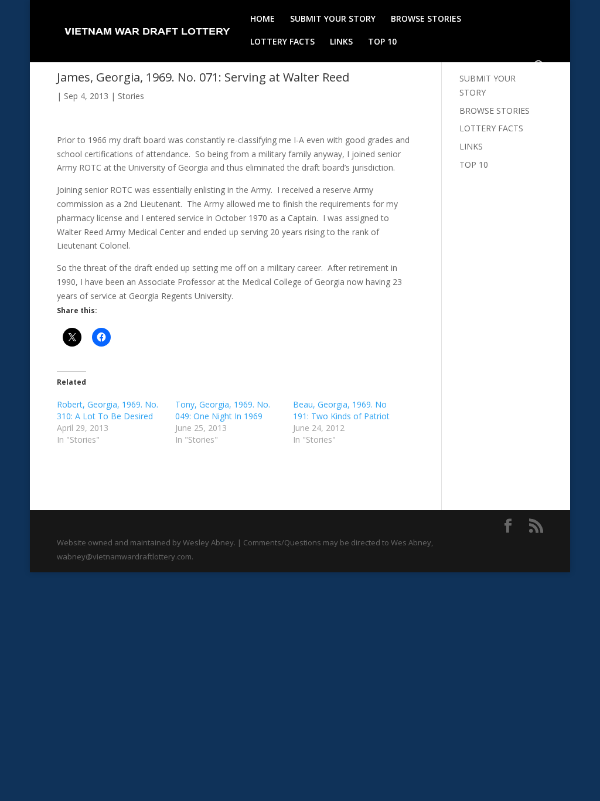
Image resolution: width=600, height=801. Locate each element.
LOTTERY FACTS (282, 42)
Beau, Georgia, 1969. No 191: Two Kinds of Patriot (341, 410)
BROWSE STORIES (426, 19)
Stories (131, 95)
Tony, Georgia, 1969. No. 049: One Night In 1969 (222, 410)
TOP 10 (382, 42)
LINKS (341, 42)
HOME (262, 19)
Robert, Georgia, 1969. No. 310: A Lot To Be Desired (107, 410)
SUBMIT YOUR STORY (333, 19)
